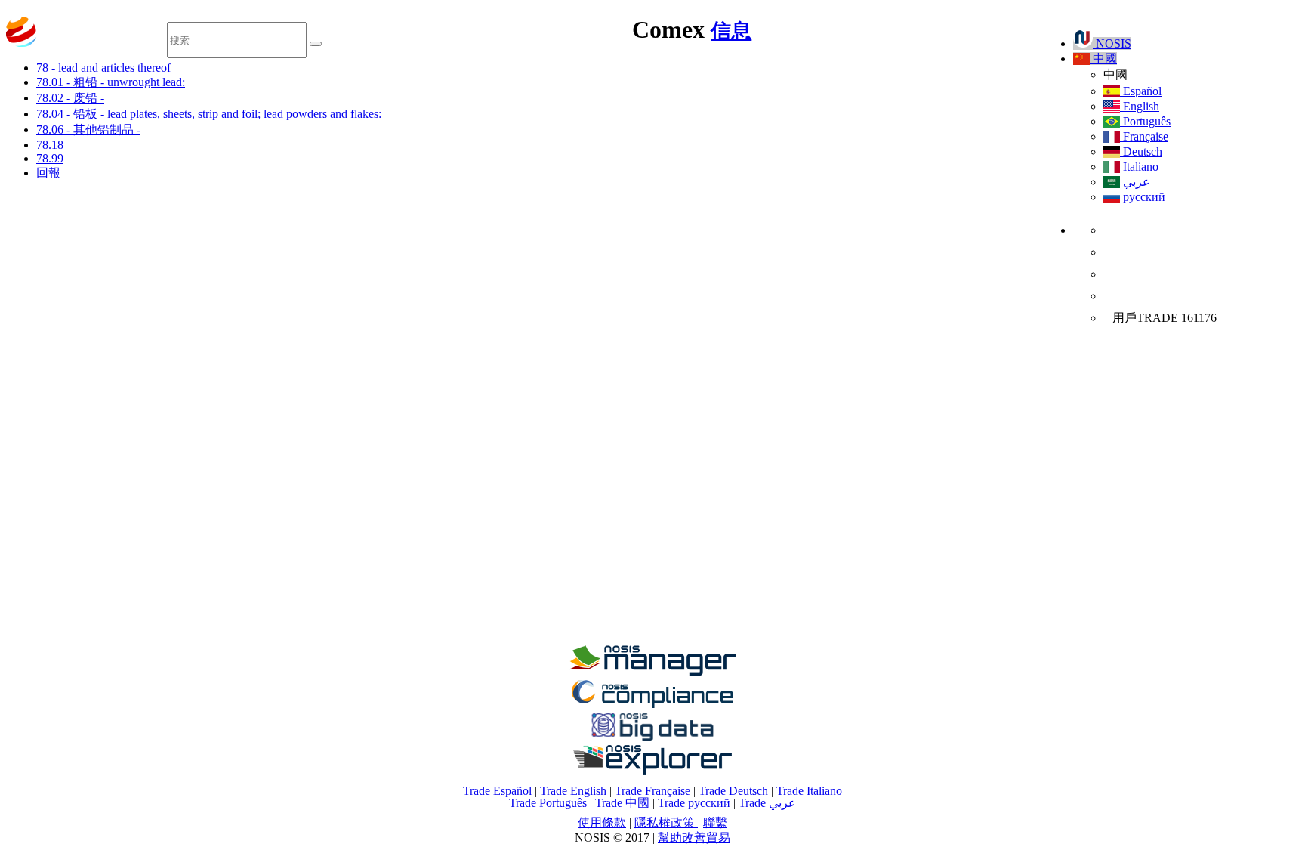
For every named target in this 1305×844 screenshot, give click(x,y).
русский (1142, 196)
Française (1144, 136)
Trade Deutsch (733, 790)
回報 (48, 172)
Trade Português (548, 802)
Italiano (1139, 166)
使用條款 (602, 822)
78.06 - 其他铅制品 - (88, 129)
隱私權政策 (666, 822)
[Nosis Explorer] (652, 771)
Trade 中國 (622, 802)
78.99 (49, 158)
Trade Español (497, 790)
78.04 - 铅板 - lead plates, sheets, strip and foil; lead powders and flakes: (208, 113)
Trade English (573, 790)
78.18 (49, 144)
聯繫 (715, 822)
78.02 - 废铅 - (70, 97)
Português (1145, 121)
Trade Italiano (809, 790)
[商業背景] (652, 672)
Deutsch (1141, 151)
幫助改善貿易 (694, 837)
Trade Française (652, 790)
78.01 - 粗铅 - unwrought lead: (110, 82)
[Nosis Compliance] (652, 705)
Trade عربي (767, 802)
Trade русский (694, 802)
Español (1141, 91)
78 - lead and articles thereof (103, 67)
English (1139, 106)
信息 (731, 31)
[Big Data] (652, 738)
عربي (1135, 181)
